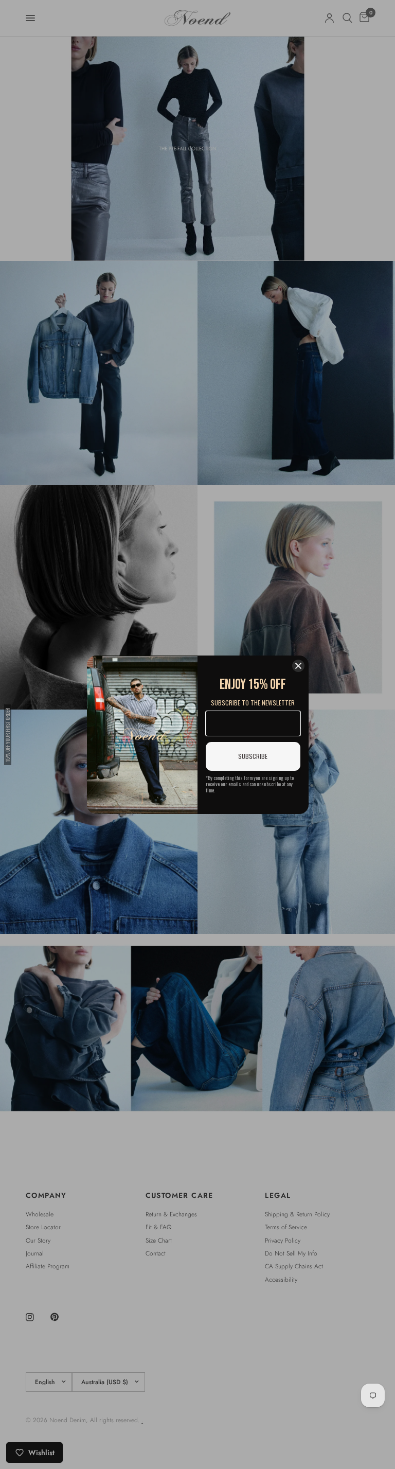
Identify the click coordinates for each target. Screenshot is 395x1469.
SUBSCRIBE (252, 756)
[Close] (298, 666)
